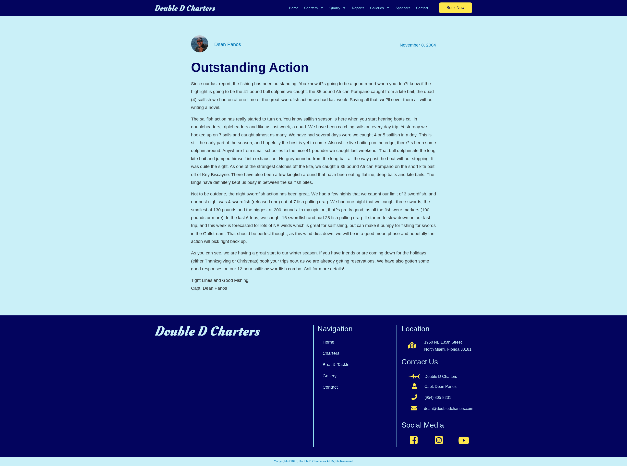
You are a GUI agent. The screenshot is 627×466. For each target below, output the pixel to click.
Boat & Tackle (336, 364)
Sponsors (403, 8)
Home (293, 8)
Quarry (334, 8)
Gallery (330, 375)
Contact (422, 8)
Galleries (377, 8)
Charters (311, 8)
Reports (358, 8)
